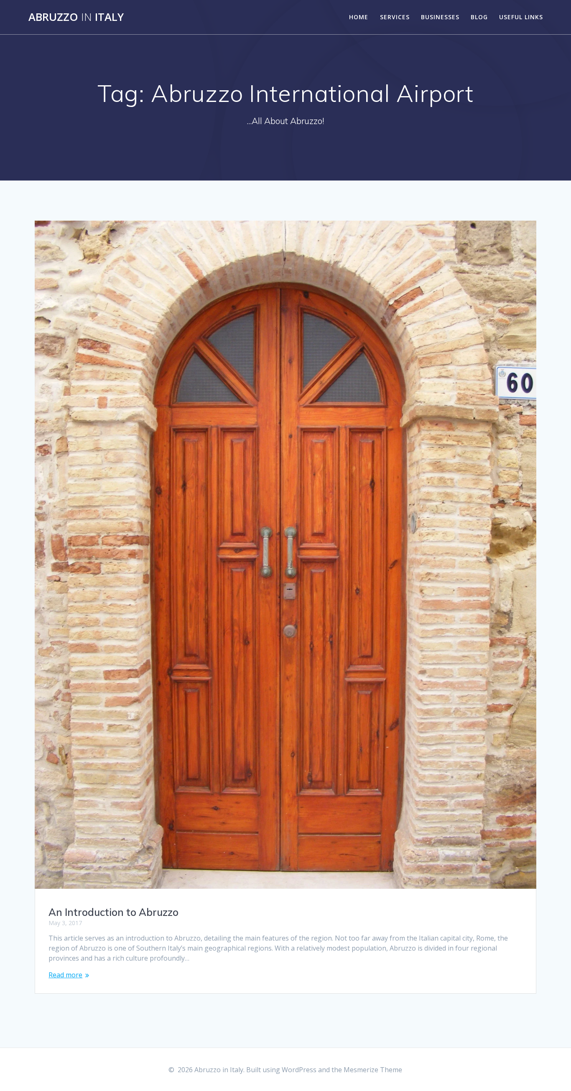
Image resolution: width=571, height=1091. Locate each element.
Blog (479, 17)
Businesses (440, 17)
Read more (65, 974)
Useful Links (521, 17)
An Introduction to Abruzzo (113, 912)
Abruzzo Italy (76, 17)
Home (358, 17)
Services (395, 17)
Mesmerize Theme (373, 1069)
